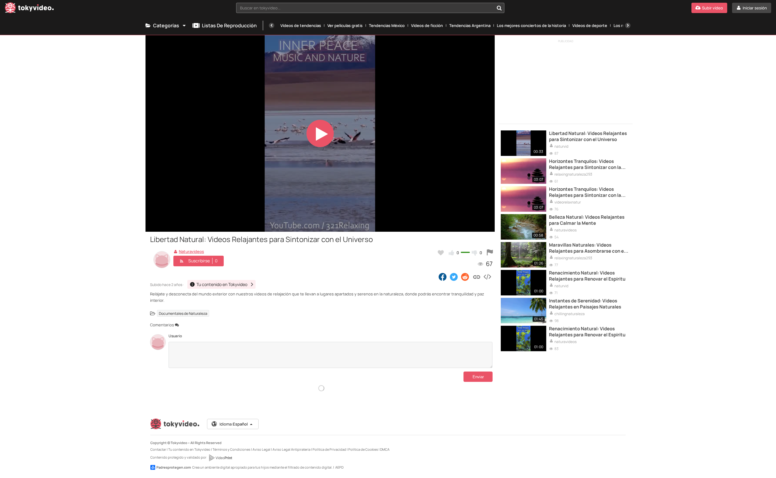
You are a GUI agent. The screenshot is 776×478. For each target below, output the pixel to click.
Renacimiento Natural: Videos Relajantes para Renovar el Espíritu (587, 276)
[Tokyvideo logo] (29, 9)
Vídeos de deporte (589, 25)
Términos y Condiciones (231, 449)
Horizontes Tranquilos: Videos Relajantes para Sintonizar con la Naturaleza (585, 164)
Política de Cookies (363, 449)
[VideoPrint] (220, 458)
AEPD (339, 467)
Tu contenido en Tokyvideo (189, 449)
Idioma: (233, 424)
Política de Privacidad (329, 449)
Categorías (166, 25)
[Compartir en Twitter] (454, 276)
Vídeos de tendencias (300, 25)
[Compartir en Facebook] (443, 276)
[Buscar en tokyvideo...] (499, 8)
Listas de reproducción (229, 25)
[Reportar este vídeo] (490, 252)
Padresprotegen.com (173, 467)
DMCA (385, 449)
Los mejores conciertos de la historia (531, 25)
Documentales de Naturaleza (183, 313)
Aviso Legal (261, 449)
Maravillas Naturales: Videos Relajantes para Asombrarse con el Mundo (587, 248)
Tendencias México (387, 25)
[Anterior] (271, 25)
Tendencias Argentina (469, 25)
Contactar (158, 449)
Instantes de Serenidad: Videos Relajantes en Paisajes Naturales (585, 304)
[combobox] (370, 8)
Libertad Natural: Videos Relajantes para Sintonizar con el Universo (588, 136)
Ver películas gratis (345, 25)
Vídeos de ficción (427, 25)
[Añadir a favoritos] (441, 252)
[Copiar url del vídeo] (476, 276)
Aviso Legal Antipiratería (291, 449)
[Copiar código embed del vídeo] (487, 276)
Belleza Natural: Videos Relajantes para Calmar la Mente (586, 220)
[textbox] (365, 8)
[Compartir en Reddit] (465, 276)
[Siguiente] (627, 25)
